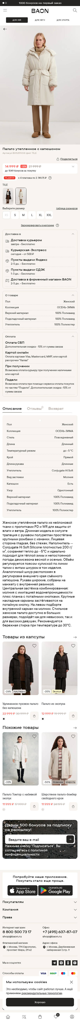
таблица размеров (66, 208)
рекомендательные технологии (42, 993)
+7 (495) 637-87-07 (60, 931)
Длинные (67, 464)
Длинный (67, 444)
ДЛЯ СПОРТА (63, 20)
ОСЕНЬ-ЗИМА (66, 307)
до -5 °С (68, 450)
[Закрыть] (71, 982)
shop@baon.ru (12, 936)
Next (74, 637)
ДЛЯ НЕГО (40, 20)
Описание (12, 408)
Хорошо (40, 1002)
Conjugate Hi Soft (62, 470)
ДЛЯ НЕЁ (17, 20)
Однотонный (65, 490)
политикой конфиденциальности (26, 852)
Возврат (56, 408)
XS (6, 215)
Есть (70, 483)
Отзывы (35, 408)
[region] (39, 573)
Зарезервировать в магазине (37, 225)
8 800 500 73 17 (17, 931)
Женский (69, 301)
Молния (68, 477)
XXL (49, 215)
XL (40, 215)
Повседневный (63, 437)
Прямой (68, 457)
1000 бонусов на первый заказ (40, 3)
